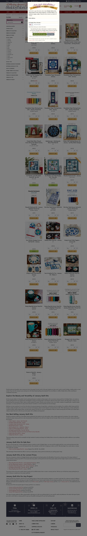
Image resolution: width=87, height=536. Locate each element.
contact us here (32, 40)
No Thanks (51, 34)
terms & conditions (43, 32)
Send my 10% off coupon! (40, 34)
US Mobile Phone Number (35, 22)
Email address (32, 18)
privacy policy (52, 32)
